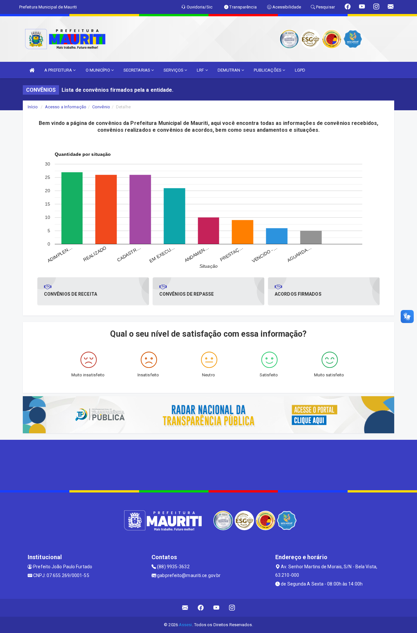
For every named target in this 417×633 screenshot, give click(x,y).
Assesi (185, 624)
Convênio (101, 106)
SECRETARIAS (137, 70)
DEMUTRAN (229, 70)
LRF (201, 70)
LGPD (300, 70)
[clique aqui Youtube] (216, 607)
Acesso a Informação (65, 106)
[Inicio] (32, 70)
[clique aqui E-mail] (185, 607)
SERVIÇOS (174, 70)
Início (33, 106)
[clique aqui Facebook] (201, 607)
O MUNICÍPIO (98, 70)
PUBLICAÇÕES (268, 70)
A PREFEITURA (58, 70)
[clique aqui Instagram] (232, 607)
